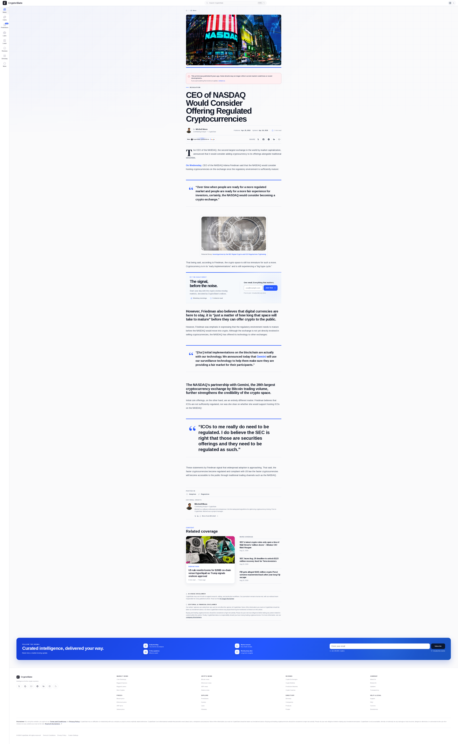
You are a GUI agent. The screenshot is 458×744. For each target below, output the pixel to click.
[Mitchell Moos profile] (189, 506)
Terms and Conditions (58, 721)
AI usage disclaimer (227, 599)
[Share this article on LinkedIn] (274, 139)
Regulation (195, 87)
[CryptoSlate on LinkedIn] (43, 686)
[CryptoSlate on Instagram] (49, 686)
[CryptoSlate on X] (19, 686)
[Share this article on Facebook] (263, 139)
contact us (221, 81)
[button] (4, 64)
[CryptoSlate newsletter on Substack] (31, 686)
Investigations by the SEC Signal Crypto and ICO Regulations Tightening (239, 254)
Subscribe (438, 646)
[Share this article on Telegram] (269, 139)
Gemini (261, 356)
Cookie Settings (73, 735)
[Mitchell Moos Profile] (189, 130)
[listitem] (191, 494)
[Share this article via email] (279, 139)
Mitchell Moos (202, 129)
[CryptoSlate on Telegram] (37, 686)
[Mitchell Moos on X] (195, 516)
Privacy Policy (74, 721)
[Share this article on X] (258, 139)
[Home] (186, 10)
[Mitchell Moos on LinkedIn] (198, 516)
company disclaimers (194, 617)
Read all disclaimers (52, 724)
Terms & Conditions (49, 735)
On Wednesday (193, 165)
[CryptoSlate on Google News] (25, 686)
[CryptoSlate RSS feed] (55, 686)
